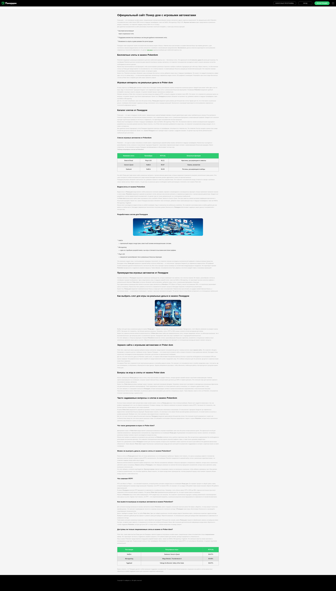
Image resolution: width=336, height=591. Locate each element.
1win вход (150, 50)
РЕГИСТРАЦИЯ (322, 3)
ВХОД (305, 3)
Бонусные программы (285, 3)
